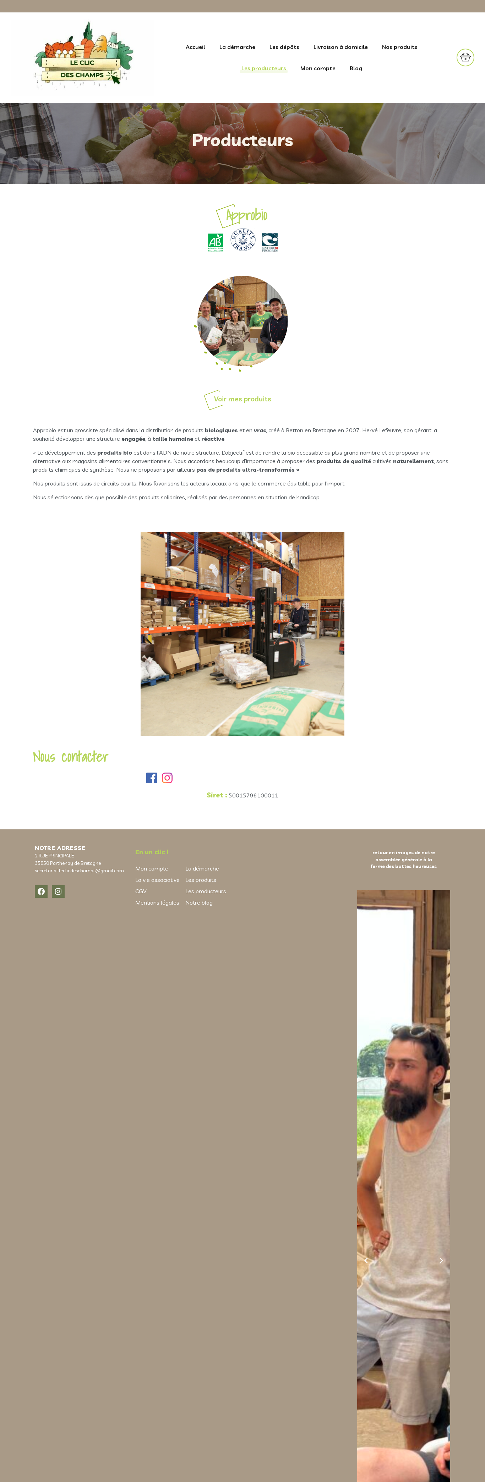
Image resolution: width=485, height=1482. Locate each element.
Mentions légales (157, 902)
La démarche (237, 46)
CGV (140, 891)
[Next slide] (441, 1260)
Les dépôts (284, 46)
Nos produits (400, 46)
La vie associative (157, 879)
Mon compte (318, 68)
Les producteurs (263, 68)
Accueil (195, 46)
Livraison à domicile (341, 46)
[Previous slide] (366, 1260)
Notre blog (199, 902)
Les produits (200, 879)
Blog (356, 68)
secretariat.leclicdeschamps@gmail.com (79, 870)
